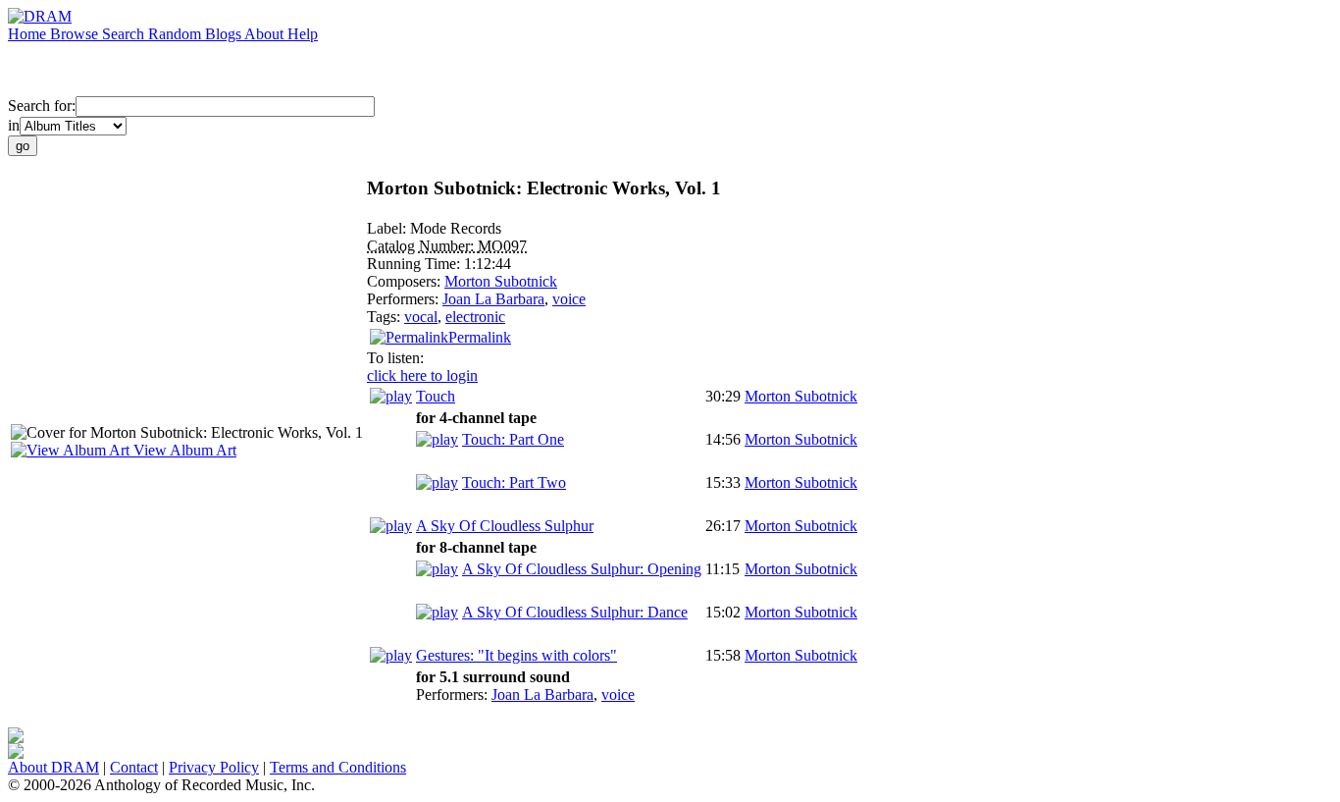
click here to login (422, 375)
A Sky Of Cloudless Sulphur (504, 525)
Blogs (224, 34)
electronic (475, 316)
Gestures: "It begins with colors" (516, 655)
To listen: (395, 357)
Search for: (42, 105)
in (14, 125)
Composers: (405, 281)
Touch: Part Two (514, 482)
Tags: (385, 316)
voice (569, 299)
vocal (421, 316)
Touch (435, 396)
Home (29, 34)
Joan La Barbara (493, 299)
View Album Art (182, 450)
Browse (76, 34)
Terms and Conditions (338, 767)
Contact (134, 767)
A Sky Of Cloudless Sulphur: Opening (581, 569)
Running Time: (415, 263)
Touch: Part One (513, 439)
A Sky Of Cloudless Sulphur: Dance (575, 612)
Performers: (404, 299)
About (265, 34)
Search (125, 34)
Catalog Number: (422, 246)
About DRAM (53, 767)
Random (176, 34)
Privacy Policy (214, 767)
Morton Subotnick (500, 281)
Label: (388, 228)
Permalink (479, 337)
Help (302, 34)
